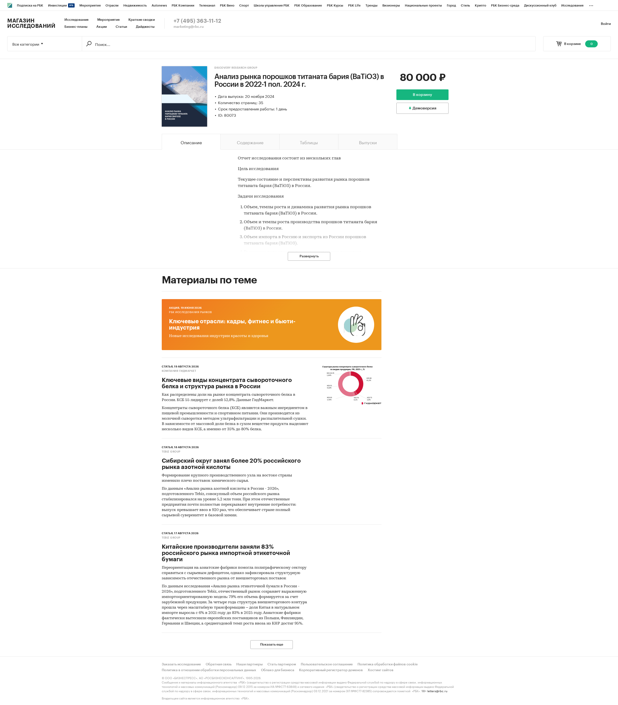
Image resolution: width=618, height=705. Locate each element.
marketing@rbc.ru (189, 27)
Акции (101, 27)
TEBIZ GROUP (171, 451)
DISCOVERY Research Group (235, 67)
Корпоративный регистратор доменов (331, 670)
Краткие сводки (141, 20)
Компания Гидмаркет (179, 371)
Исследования (76, 20)
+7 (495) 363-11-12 (197, 21)
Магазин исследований (31, 23)
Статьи (121, 27)
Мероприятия (108, 20)
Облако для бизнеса (277, 670)
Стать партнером (281, 664)
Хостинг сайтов (380, 670)
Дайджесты (145, 27)
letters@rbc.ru (437, 690)
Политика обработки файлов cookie (388, 664)
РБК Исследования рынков (190, 312)
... (591, 4)
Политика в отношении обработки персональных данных (209, 670)
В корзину (422, 95)
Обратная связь (219, 664)
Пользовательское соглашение (327, 664)
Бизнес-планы (75, 27)
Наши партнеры (249, 664)
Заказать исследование (181, 664)
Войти (606, 24)
